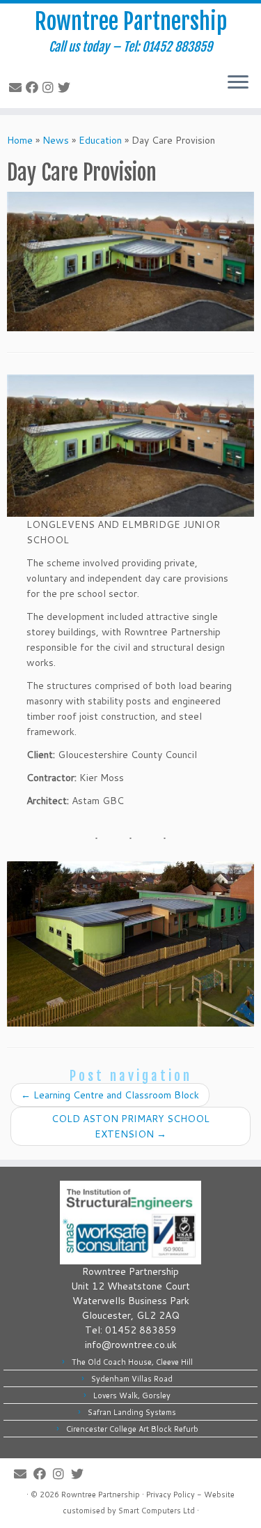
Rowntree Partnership (131, 21)
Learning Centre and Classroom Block (110, 1095)
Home (20, 140)
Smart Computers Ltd (156, 1510)
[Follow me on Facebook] (34, 87)
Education (100, 140)
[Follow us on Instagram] (50, 87)
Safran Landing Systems (132, 1412)
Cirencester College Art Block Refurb (132, 1429)
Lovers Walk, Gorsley (132, 1395)
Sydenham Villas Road (132, 1378)
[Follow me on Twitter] (66, 87)
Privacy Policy (170, 1494)
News (55, 140)
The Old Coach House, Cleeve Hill (132, 1362)
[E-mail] (17, 87)
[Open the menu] (238, 83)
